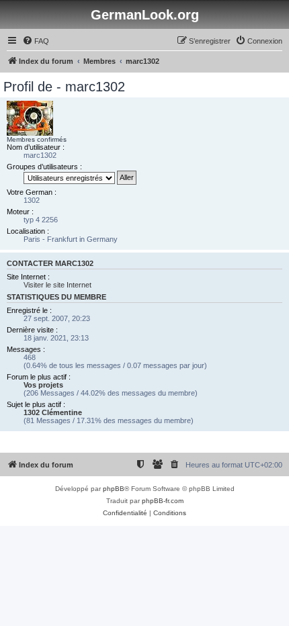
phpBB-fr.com (162, 500)
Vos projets (43, 385)
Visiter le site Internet (57, 285)
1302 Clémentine (53, 412)
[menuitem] (35, 41)
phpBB (113, 488)
